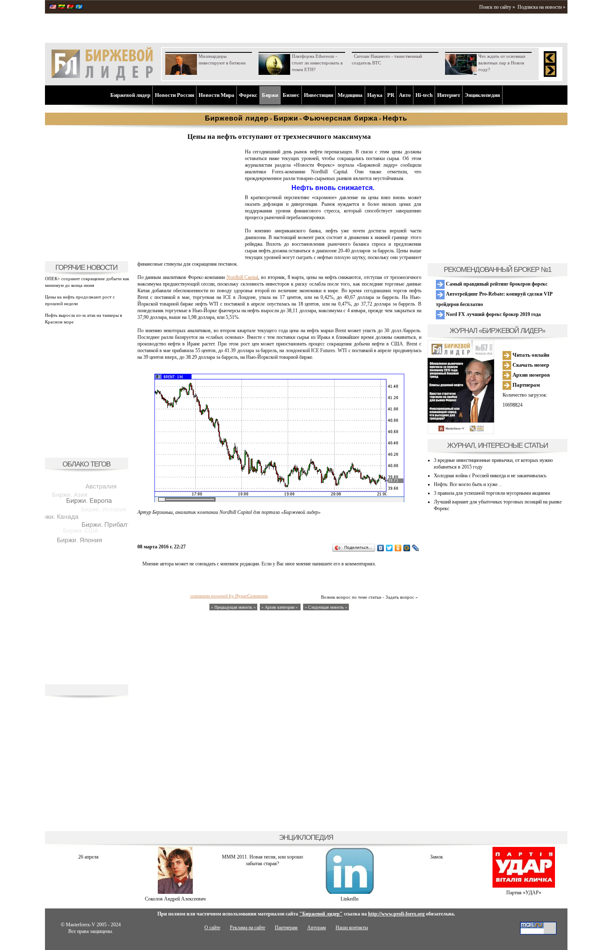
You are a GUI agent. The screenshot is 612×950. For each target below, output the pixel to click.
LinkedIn (349, 899)
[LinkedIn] (350, 892)
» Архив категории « (280, 607)
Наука (375, 95)
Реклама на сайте (247, 927)
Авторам (316, 927)
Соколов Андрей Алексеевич (175, 899)
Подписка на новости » (541, 7)
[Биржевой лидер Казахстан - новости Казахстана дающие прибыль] (79, 7)
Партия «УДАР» (523, 893)
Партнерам (525, 385)
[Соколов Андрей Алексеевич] (175, 892)
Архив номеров (530, 375)
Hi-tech (424, 95)
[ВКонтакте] (380, 548)
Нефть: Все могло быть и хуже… (468, 484)
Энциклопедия (482, 95)
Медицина (350, 95)
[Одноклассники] (398, 548)
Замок (436, 857)
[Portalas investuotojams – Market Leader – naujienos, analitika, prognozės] (61, 7)
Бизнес (291, 95)
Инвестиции (318, 95)
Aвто (405, 95)
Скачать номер (530, 365)
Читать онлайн (530, 355)
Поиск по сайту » (497, 7)
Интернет (448, 95)
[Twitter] (389, 548)
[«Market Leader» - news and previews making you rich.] (53, 7)
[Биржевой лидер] (102, 79)
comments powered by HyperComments (229, 595)
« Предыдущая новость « (233, 607)
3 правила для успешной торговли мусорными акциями (492, 493)
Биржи (270, 95)
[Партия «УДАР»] (524, 886)
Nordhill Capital (242, 277)
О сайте (212, 927)
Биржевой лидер (130, 95)
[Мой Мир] (407, 548)
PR (390, 95)
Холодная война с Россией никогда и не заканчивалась (490, 476)
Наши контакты (352, 927)
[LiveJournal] (415, 548)
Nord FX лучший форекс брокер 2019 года (493, 314)
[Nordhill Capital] (189, 252)
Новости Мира (216, 95)
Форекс (248, 95)
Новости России (174, 95)
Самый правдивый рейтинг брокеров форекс (496, 284)
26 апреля (88, 857)
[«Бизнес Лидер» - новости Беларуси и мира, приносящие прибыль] (70, 7)
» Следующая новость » (326, 607)
